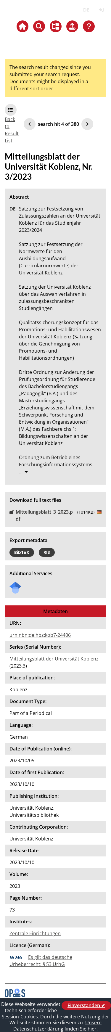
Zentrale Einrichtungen (35, 933)
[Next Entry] (87, 124)
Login (101, 10)
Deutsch (86, 10)
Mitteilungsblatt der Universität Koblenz (54, 658)
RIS (47, 552)
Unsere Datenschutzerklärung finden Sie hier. (57, 1025)
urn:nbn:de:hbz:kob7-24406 (40, 635)
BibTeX (21, 552)
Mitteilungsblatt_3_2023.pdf (44, 515)
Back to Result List (12, 130)
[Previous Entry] (30, 124)
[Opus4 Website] (15, 995)
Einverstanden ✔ (86, 1005)
